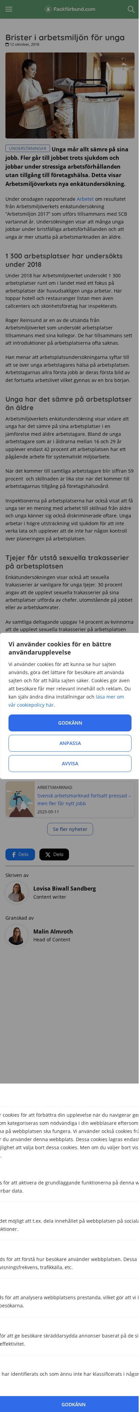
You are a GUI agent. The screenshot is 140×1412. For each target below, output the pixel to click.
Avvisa (70, 763)
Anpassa (70, 743)
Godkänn (70, 723)
